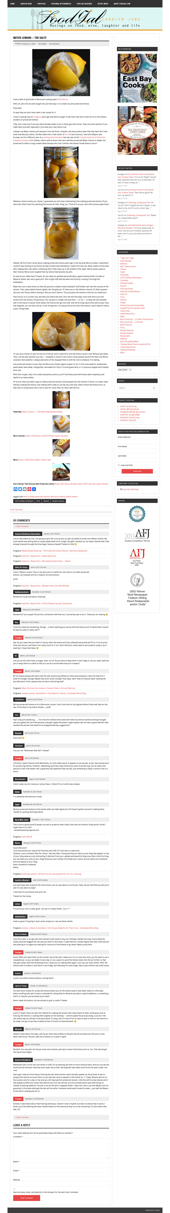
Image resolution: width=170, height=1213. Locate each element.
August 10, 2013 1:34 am (37, 916)
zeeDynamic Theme (152, 1210)
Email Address (124, 437)
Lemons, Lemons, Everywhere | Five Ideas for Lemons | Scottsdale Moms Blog (54, 693)
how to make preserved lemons (36, 497)
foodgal (43, 44)
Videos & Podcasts (127, 350)
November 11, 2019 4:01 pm (43, 1060)
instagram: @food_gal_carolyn (132, 412)
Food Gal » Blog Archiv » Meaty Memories (39, 556)
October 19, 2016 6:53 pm (38, 986)
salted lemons (71, 497)
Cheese (123, 269)
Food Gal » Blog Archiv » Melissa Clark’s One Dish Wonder (45, 586)
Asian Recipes (125, 261)
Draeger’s (37, 117)
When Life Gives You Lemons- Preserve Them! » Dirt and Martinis (48, 688)
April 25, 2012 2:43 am (35, 699)
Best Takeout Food (128, 266)
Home (12, 3)
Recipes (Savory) (58, 501)
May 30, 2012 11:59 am (29, 715)
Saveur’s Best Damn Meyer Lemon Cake (34, 460)
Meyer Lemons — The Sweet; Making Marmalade (42, 412)
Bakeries (123, 264)
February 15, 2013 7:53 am (32, 843)
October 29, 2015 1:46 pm (33, 952)
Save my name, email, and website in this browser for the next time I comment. (46, 1192)
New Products (126, 325)
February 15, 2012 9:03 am (31, 609)
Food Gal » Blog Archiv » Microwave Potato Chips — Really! (46, 561)
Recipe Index (103, 3)
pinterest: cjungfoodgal (130, 415)
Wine (122, 353)
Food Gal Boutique (84, 3)
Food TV (123, 294)
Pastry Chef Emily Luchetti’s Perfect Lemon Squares (46, 436)
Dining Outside (126, 283)
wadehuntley (20, 916)
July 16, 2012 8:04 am (32, 758)
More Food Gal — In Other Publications (136, 319)
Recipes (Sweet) (126, 333)
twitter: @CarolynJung (129, 409)
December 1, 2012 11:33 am (41, 820)
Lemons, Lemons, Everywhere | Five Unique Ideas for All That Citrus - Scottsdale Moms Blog (60, 928)
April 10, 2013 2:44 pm (40, 880)
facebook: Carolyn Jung (129, 417)
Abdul (17, 792)
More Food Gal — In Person (131, 322)
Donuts (123, 286)
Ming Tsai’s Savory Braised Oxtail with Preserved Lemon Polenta (81, 484)
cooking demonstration (53, 137)
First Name (122, 446)
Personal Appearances (61, 3)
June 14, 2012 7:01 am (32, 733)
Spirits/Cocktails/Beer (129, 341)
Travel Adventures (128, 347)
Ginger (123, 302)
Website (16, 1180)
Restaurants (125, 336)
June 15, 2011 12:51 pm (38, 567)
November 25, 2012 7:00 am (32, 792)
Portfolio (41, 3)
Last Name (122, 456)
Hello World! (27, 837)
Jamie (17, 804)
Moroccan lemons (57, 497)
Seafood (123, 339)
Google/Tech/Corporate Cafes (132, 308)
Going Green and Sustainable (132, 305)
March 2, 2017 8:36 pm (32, 1044)
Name (16, 1162)
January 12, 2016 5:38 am (32, 973)
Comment (18, 1137)
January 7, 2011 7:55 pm (52, 534)
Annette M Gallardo (23, 1060)
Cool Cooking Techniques (24, 501)
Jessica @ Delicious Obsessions (27, 534)
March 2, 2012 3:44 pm (27, 656)
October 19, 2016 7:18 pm (33, 1008)
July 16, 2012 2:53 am (33, 746)
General (46, 501)
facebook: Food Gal (128, 420)
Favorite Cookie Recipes (130, 291)
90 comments (54, 44)
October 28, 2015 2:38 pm (38, 934)
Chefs (122, 272)
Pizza (122, 327)
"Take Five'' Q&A (127, 258)
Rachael (18, 733)
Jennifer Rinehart (22, 880)
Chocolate (124, 275)
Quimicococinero (22, 592)
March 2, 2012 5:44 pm (32, 671)
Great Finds (125, 311)
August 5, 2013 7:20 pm (31, 904)
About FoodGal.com (122, 3)
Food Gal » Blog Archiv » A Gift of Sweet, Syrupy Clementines (47, 603)
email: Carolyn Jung (128, 406)
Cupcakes (124, 280)
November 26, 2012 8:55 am (32, 804)
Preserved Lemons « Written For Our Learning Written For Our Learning (51, 874)
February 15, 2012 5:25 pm (34, 638)
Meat (122, 316)
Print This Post (16, 510)
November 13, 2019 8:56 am (34, 1099)
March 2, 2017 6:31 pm (32, 1029)
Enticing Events (126, 289)
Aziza (67, 134)
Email (16, 1171)
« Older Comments (22, 526)
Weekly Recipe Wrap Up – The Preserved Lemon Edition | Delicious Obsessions (54, 551)
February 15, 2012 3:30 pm (30, 622)
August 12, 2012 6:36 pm (37, 779)
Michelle (18, 1029)
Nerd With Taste (21, 819)
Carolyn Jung (26, 3)
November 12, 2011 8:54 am (41, 592)
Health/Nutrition (127, 314)
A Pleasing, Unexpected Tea (138, 202)
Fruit (38, 501)
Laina (17, 609)
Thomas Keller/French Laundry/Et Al (135, 344)
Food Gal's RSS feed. (130, 489)
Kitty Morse (63, 99)
